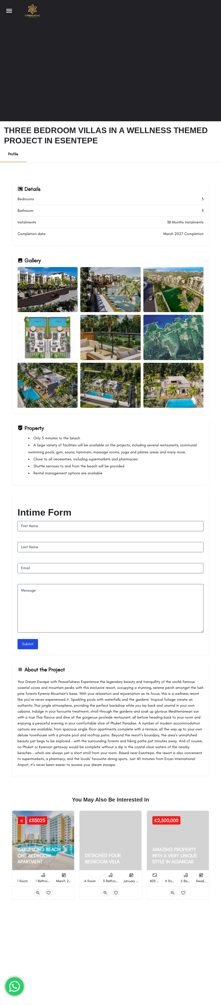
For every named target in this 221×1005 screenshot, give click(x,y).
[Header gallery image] (55, 60)
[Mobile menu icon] (9, 10)
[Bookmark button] (48, 893)
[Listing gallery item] (48, 289)
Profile (13, 154)
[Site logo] (31, 11)
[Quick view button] (38, 893)
